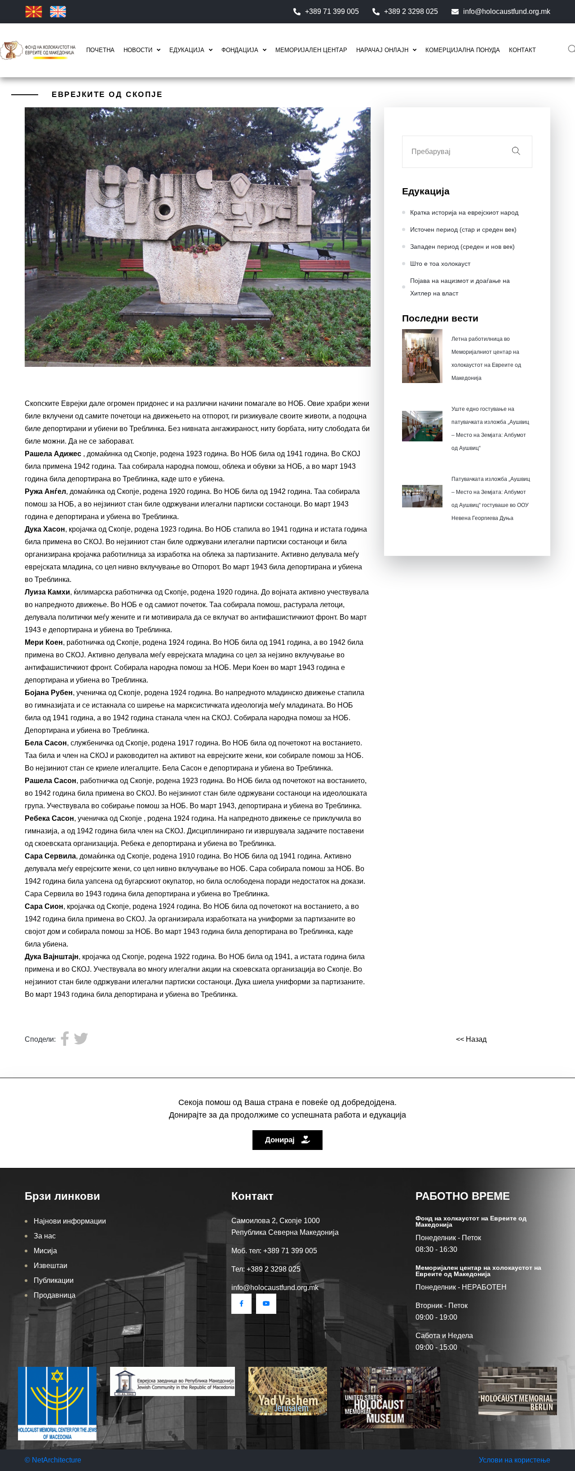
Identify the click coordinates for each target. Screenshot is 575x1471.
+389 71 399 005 (332, 11)
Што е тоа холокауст (440, 263)
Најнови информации (70, 1221)
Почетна (100, 50)
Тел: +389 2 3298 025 (266, 1269)
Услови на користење (514, 1460)
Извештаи (50, 1265)
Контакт (522, 50)
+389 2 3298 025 (411, 11)
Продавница (54, 1295)
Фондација (239, 50)
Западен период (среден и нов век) (462, 246)
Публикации (54, 1280)
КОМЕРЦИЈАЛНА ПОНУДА (462, 50)
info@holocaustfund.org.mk (506, 11)
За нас (45, 1236)
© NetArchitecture (53, 1460)
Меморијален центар (311, 50)
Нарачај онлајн (382, 50)
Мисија (45, 1251)
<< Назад (471, 1039)
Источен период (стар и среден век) (463, 229)
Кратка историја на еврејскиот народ (464, 212)
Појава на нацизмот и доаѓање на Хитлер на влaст (460, 287)
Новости (138, 50)
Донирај (281, 1140)
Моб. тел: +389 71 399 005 (274, 1251)
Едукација (186, 50)
